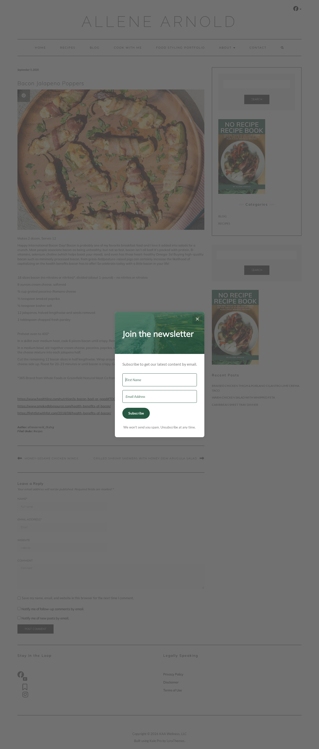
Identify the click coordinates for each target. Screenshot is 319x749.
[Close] (197, 319)
